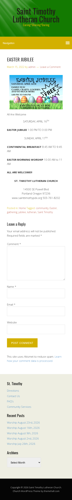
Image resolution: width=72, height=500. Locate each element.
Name (11, 286)
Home (22, 208)
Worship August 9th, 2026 (22, 433)
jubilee (22, 212)
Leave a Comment (50, 67)
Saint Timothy (45, 212)
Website (12, 322)
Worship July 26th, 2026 (21, 443)
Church (16, 491)
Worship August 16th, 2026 (23, 427)
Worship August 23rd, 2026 (23, 422)
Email (11, 304)
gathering (12, 212)
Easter (53, 208)
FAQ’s (10, 401)
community (42, 208)
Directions (13, 390)
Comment (14, 244)
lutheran (31, 212)
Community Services (19, 406)
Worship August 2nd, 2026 (23, 438)
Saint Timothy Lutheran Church (36, 15)
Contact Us (13, 396)
